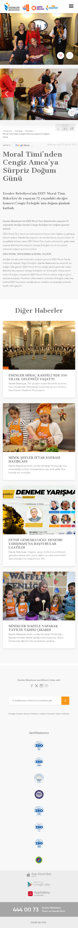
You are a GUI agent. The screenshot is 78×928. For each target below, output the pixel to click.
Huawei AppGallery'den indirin (39, 893)
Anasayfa (7, 131)
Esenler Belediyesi (12, 7)
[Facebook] (31, 686)
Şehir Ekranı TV (37, 8)
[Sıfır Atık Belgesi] (39, 860)
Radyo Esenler (52, 8)
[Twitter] (36, 686)
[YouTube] (46, 686)
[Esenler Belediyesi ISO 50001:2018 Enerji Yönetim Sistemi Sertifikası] (39, 843)
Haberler (19, 131)
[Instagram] (41, 686)
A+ (65, 129)
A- (58, 129)
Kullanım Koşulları (47, 714)
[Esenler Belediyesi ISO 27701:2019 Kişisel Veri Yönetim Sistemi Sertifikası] (39, 794)
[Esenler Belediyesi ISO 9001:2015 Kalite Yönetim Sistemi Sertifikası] (39, 745)
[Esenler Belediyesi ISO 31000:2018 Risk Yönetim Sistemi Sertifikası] (39, 811)
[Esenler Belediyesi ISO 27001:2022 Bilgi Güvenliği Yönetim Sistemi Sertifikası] (39, 778)
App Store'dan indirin (39, 875)
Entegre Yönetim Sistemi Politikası (23, 714)
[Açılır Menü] (71, 6)
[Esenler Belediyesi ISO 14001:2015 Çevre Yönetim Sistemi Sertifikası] (39, 762)
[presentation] (6, 94)
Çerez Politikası (62, 714)
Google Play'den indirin (39, 884)
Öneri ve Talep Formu (25, 8)
